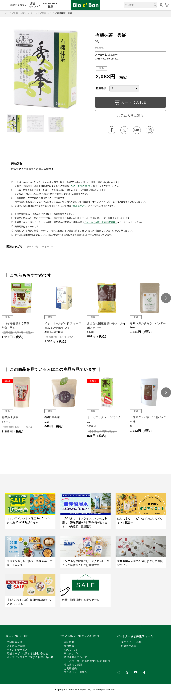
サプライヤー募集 (131, 642)
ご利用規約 (70, 668)
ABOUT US (70, 649)
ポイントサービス (17, 649)
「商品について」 (79, 206)
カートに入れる (134, 102)
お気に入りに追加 (130, 115)
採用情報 (69, 646)
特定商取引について (75, 657)
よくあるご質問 (16, 646)
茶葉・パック (48, 13)
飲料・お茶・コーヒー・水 (27, 13)
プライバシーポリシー (77, 672)
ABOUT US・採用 (50, 5)
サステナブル (71, 653)
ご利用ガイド (14, 642)
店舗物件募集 (128, 646)
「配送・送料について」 (81, 186)
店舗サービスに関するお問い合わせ (27, 653)
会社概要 (69, 642)
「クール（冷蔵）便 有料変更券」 (100, 222)
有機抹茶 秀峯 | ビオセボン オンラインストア (85, 5)
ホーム (8, 13)
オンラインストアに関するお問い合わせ (30, 657)
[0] (166, 5)
